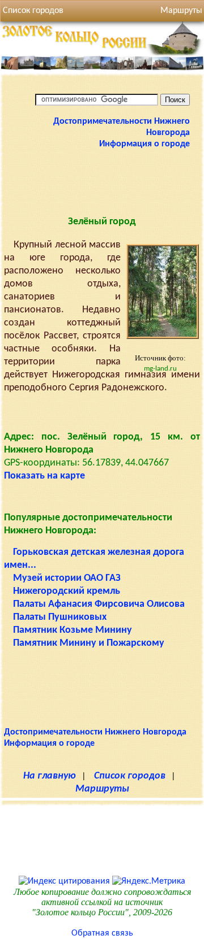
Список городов (33, 10)
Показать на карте (44, 476)
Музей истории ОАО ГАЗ (67, 578)
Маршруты (102, 789)
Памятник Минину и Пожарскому (88, 643)
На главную (49, 776)
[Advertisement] (102, 178)
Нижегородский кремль (66, 591)
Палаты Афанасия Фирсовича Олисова (99, 604)
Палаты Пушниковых (60, 617)
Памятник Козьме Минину (72, 630)
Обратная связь (102, 933)
